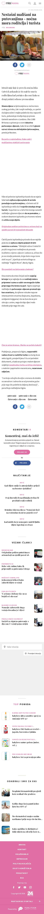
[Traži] (29, 3)
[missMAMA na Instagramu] (30, 887)
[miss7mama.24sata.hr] (10, 3)
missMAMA (10, 27)
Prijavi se (22, 452)
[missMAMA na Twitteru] (19, 887)
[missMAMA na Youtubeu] (25, 887)
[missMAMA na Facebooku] (13, 887)
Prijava (23, 463)
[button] (40, 3)
